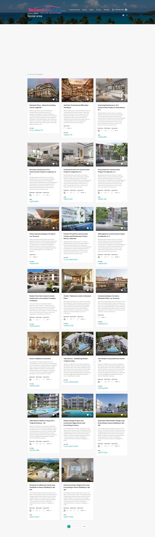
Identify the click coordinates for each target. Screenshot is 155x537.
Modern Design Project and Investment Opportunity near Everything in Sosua (74, 423)
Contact (98, 9)
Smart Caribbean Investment (40, 359)
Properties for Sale (74, 9)
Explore (91, 9)
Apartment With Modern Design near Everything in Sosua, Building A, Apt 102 (111, 423)
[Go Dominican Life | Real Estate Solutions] (47, 17)
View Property (43, 97)
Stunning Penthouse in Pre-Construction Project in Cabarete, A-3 (43, 172)
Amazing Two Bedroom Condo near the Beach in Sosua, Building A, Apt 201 (42, 487)
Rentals (84, 9)
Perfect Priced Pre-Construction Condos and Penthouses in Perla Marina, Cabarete (76, 236)
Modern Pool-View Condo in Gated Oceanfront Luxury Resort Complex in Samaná (42, 298)
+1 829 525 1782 (119, 9)
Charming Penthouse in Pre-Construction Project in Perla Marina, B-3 (111, 107)
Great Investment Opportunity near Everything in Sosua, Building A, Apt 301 (77, 487)
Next (84, 526)
